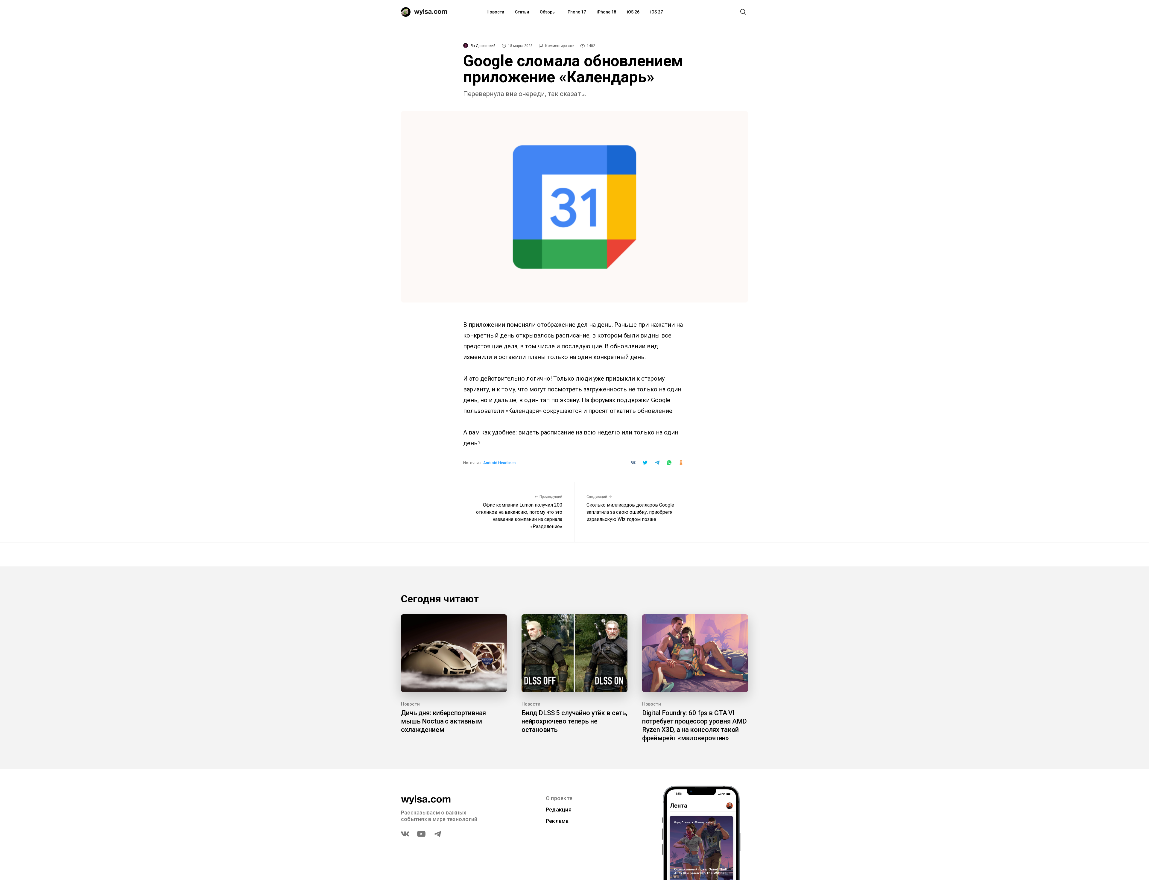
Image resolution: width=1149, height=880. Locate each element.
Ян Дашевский (483, 46)
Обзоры (548, 12)
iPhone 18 (606, 12)
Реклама (557, 821)
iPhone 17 (576, 12)
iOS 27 (656, 12)
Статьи (522, 12)
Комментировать (559, 46)
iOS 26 (633, 12)
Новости (495, 12)
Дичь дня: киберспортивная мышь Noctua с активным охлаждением (443, 721)
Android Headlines (499, 462)
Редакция (559, 809)
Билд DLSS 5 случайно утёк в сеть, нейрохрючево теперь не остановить (574, 721)
